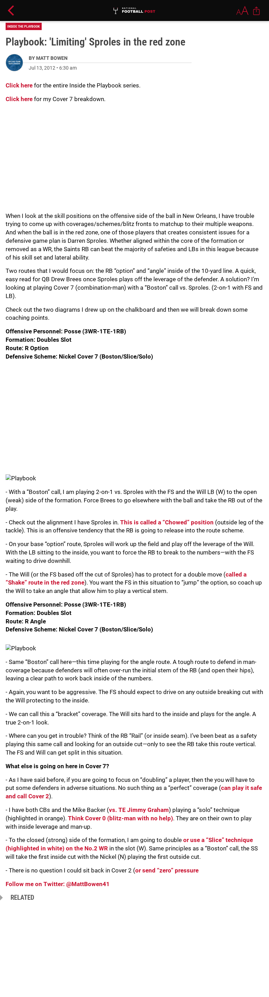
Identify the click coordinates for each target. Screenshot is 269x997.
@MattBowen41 (88, 884)
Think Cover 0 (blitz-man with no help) (120, 818)
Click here (19, 85)
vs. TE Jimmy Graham (139, 809)
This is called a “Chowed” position (167, 522)
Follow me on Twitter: (36, 884)
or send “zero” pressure (167, 870)
